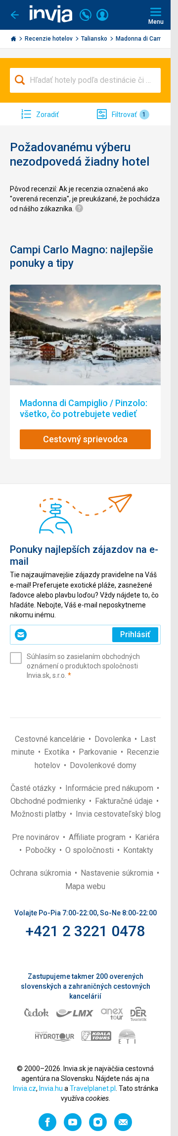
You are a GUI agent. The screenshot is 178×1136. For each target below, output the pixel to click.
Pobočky (41, 850)
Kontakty (138, 850)
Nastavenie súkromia (118, 873)
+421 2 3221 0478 (85, 931)
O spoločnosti (90, 850)
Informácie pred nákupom (110, 788)
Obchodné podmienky (49, 801)
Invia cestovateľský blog (118, 814)
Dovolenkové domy (103, 765)
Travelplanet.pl (93, 1088)
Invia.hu (51, 1088)
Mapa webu (85, 886)
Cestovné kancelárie (51, 739)
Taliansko (95, 38)
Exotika (57, 752)
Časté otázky (34, 788)
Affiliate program (98, 837)
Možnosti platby (39, 814)
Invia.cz (24, 1088)
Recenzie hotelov (49, 38)
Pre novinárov (36, 837)
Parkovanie (99, 752)
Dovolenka (113, 739)
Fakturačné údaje (125, 801)
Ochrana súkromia (41, 873)
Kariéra (147, 837)
